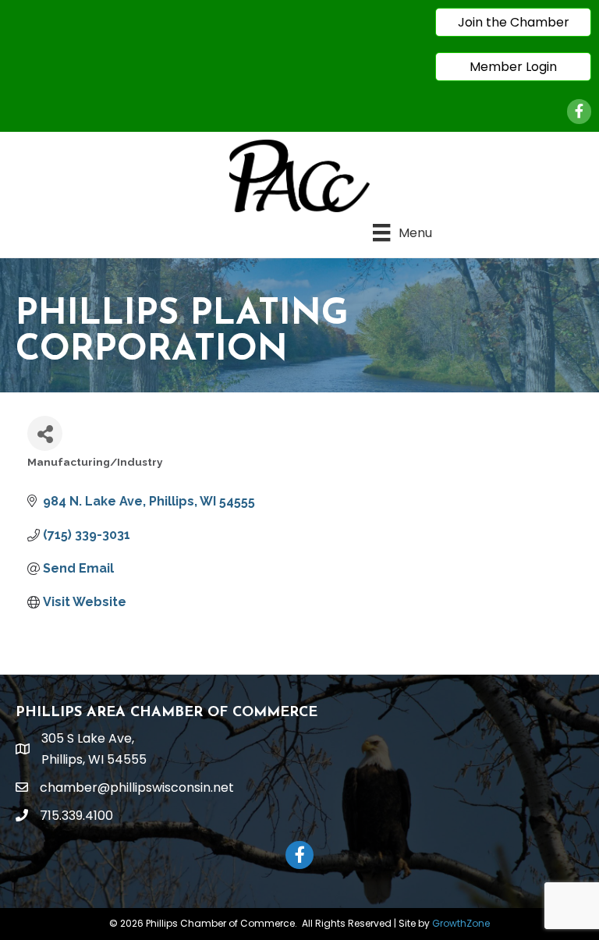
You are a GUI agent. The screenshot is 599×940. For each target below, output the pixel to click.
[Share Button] (44, 433)
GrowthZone (461, 923)
